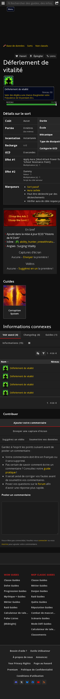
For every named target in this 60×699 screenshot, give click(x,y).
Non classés (41, 45)
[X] (21, 682)
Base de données (15, 45)
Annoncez (41, 657)
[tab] (10, 335)
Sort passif (33, 186)
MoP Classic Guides (43, 574)
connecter (42, 540)
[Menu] (3, 3)
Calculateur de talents (17, 612)
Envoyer (28, 257)
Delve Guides (11, 585)
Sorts (30, 45)
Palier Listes (11, 618)
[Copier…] (38, 353)
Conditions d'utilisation (30, 675)
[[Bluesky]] (27, 682)
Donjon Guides (39, 591)
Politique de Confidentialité (37, 669)
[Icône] (9, 81)
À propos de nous (23, 657)
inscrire (5, 544)
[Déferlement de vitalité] (5, 368)
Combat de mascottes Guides (44, 612)
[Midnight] (10, 623)
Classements (38, 634)
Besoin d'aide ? (18, 650)
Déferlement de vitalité (22, 368)
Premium (12, 669)
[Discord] (16, 682)
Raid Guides (10, 607)
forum (41, 484)
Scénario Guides (40, 618)
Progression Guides (15, 591)
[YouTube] (38, 682)
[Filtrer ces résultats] (43, 353)
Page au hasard (43, 663)
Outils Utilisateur (40, 650)
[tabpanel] (30, 378)
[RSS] (44, 682)
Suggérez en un (28, 268)
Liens (53, 56)
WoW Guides (11, 574)
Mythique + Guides (14, 596)
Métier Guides (12, 601)
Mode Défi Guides (41, 623)
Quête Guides (39, 601)
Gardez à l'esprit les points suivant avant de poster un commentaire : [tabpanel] (29, 495)
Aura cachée (33, 190)
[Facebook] (32, 682)
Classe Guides (12, 580)
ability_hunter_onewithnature (37, 241)
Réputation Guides (42, 607)
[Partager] (57, 3)
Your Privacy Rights (19, 663)
